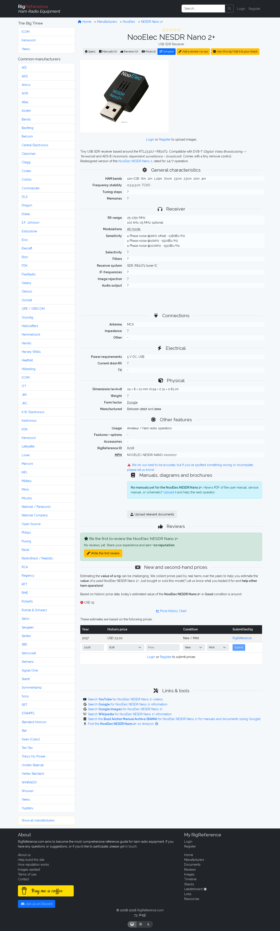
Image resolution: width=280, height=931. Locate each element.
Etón (25, 257)
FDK (25, 265)
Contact (23, 879)
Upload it (169, 492)
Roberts (27, 601)
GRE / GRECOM (33, 308)
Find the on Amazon (121, 724)
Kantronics (29, 420)
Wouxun (27, 791)
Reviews (190, 869)
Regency (28, 575)
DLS (24, 196)
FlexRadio (29, 274)
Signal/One (30, 670)
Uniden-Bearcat (33, 765)
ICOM (26, 31)
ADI (24, 67)
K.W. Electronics (33, 412)
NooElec (129, 21)
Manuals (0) (109, 51)
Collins (27, 179)
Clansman (29, 153)
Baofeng (27, 128)
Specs (91, 51)
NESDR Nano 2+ (152, 21)
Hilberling (28, 369)
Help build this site (31, 859)
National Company (35, 515)
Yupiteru (27, 808)
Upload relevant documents (154, 514)
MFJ (24, 472)
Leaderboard (193, 889)
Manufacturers (107, 21)
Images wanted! (29, 869)
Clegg (26, 162)
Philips (26, 532)
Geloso (27, 291)
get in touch (128, 846)
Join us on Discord (38, 904)
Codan (26, 171)
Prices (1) (150, 51)
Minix (25, 489)
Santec (26, 636)
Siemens (28, 661)
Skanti (26, 679)
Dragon (27, 205)
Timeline (190, 879)
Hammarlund (31, 334)
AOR (25, 93)
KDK (25, 429)
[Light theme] (140, 924)
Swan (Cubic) (31, 739)
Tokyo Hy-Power (34, 756)
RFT (24, 584)
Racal (25, 550)
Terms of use (27, 874)
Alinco (26, 85)
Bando (26, 119)
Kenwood (28, 40)
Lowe (26, 455)
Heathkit (27, 360)
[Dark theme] (148, 924)
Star (24, 730)
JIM (24, 395)
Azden (26, 110)
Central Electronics (35, 145)
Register (254, 8)
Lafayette (28, 446)
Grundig (27, 317)
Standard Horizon (34, 722)
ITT (24, 386)
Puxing (26, 541)
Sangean (28, 627)
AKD (25, 76)
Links (187, 894)
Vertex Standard (33, 773)
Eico (25, 240)
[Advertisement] (218, 96)
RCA (25, 567)
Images (189, 874)
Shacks (189, 884)
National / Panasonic (36, 506)
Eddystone (29, 231)
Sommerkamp (32, 687)
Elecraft (27, 248)
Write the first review (104, 553)
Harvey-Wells (31, 351)
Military (27, 481)
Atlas (25, 102)
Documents (192, 864)
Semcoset (29, 653)
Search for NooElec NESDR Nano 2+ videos (125, 699)
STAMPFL (28, 713)
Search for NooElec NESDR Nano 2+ (125, 709)
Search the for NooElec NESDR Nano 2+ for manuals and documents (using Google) (174, 719)
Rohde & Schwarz (34, 610)
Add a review (195, 51)
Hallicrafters (30, 326)
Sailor (26, 618)
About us (24, 855)
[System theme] (132, 924)
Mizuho (27, 498)
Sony (25, 696)
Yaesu (26, 49)
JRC (24, 403)
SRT (24, 705)
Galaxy (26, 283)
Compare (168, 51)
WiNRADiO (29, 782)
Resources (191, 899)
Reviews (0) (130, 51)
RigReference (242, 638)
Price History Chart (172, 611)
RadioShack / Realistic (37, 558)
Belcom (27, 136)
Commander (31, 188)
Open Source (31, 524)
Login (241, 8)
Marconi (27, 463)
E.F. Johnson (30, 222)
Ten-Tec (27, 748)
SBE (24, 644)
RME (25, 593)
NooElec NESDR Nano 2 (135, 161)
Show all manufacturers (38, 820)
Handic (27, 343)
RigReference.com (150, 910)
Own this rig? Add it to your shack (236, 51)
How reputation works (33, 864)
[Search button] (229, 8)
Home (86, 21)
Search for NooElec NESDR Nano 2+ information (127, 704)
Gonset (27, 300)
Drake (26, 214)
